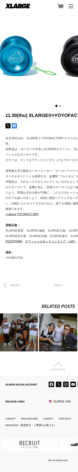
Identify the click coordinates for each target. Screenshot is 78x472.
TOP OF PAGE (58, 369)
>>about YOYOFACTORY (22, 214)
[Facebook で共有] (14, 125)
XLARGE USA (62, 401)
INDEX (58, 285)
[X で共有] (8, 125)
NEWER (15, 285)
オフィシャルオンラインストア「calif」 (51, 241)
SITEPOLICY (65, 418)
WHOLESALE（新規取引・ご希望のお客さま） (30, 425)
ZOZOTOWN (13, 241)
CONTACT (48, 418)
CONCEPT (10, 418)
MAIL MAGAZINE (29, 418)
